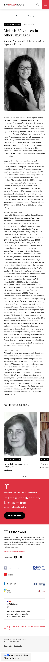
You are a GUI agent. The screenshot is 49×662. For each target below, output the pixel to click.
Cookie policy (18, 646)
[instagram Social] (20, 557)
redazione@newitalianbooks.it (14, 551)
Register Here (14, 515)
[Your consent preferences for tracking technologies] (11, 658)
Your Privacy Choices (18, 655)
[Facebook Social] (15, 557)
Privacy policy (8, 646)
